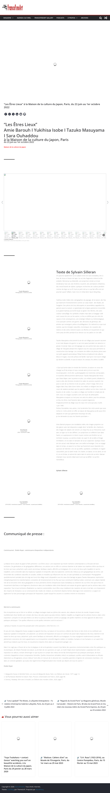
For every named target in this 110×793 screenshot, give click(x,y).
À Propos (71, 18)
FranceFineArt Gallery (43, 18)
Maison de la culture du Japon (15, 147)
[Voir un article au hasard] (105, 17)
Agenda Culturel (24, 18)
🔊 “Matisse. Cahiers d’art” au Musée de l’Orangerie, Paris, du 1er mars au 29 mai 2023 (54, 760)
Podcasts (60, 18)
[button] (12, 17)
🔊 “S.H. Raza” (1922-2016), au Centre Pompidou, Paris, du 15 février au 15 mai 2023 (91, 760)
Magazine (7, 18)
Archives (84, 18)
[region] (55, 206)
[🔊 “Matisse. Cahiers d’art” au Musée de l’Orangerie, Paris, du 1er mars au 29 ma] (55, 723)
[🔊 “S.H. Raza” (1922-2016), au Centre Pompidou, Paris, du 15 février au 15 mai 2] (91, 723)
